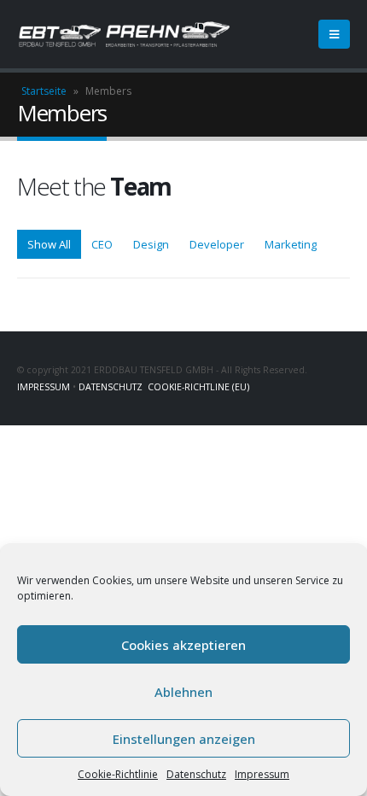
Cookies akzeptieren (183, 644)
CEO (102, 244)
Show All (49, 244)
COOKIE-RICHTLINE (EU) (198, 387)
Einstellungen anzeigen (184, 738)
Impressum (262, 774)
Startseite (44, 91)
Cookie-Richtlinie (118, 774)
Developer (216, 244)
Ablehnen (183, 691)
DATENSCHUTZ (111, 387)
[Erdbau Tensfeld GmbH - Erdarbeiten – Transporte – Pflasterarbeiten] (123, 34)
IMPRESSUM (43, 387)
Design (151, 244)
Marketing (291, 244)
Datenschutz (196, 774)
